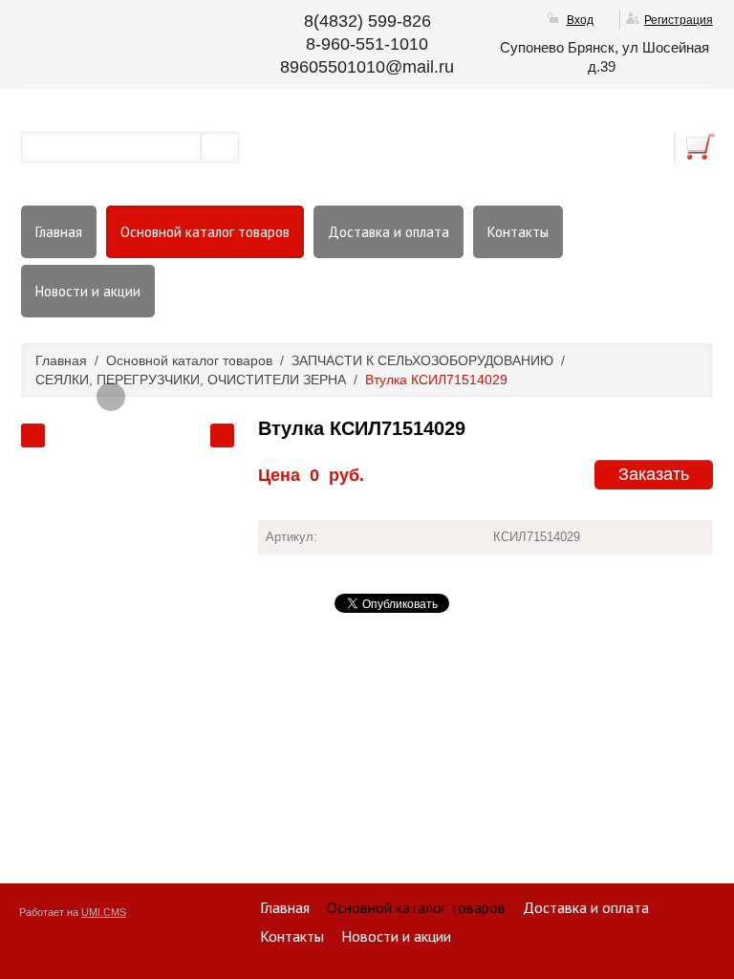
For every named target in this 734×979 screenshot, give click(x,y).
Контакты (518, 232)
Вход (580, 20)
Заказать (653, 474)
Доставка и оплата (388, 232)
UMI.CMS (103, 912)
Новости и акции (87, 291)
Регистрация (678, 20)
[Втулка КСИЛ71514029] (111, 396)
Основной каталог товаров (205, 232)
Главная (58, 232)
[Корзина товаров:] (700, 146)
